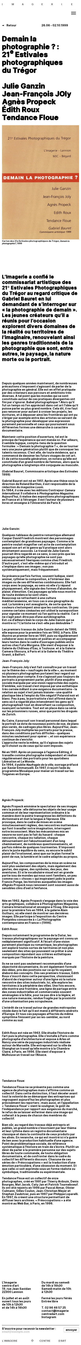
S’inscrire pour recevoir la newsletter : (29, 1328)
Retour (11, 25)
